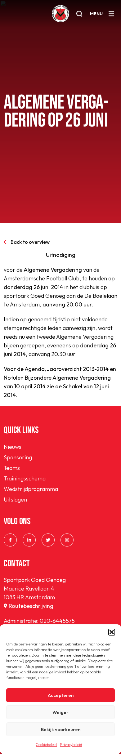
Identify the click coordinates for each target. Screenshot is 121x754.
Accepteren (61, 695)
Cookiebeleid (46, 744)
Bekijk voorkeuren (60, 729)
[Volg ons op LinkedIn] (29, 540)
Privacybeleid (71, 744)
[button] (112, 632)
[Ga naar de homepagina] (60, 13)
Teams (12, 467)
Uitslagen (15, 499)
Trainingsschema (25, 478)
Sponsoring (18, 457)
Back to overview (30, 242)
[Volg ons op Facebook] (10, 540)
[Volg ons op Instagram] (67, 540)
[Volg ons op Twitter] (48, 540)
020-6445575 (57, 620)
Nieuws (12, 446)
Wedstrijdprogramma (31, 489)
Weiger (60, 712)
